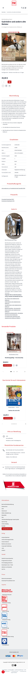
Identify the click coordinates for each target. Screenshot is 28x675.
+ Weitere (17, 407)
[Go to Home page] (14, 3)
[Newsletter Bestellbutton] (14, 485)
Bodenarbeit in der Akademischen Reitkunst (12, 310)
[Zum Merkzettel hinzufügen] (3, 85)
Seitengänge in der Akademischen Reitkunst (12, 302)
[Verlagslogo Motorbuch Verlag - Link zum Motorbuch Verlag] (14, 599)
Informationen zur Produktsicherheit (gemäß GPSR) (13, 188)
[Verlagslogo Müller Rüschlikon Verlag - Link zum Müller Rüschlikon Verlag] (14, 633)
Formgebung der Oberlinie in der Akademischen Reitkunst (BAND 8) (12, 317)
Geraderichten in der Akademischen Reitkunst (13, 305)
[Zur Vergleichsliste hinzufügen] (6, 85)
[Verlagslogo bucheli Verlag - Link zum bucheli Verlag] (14, 624)
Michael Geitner (11, 407)
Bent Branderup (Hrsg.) (7, 19)
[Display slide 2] (14, 371)
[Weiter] (25, 424)
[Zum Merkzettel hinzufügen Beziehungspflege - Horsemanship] (13, 365)
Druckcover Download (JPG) (8, 201)
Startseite (4, 12)
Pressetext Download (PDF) (8, 199)
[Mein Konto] (23, 8)
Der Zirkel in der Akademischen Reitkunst (12, 299)
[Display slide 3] (16, 371)
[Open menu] (3, 7)
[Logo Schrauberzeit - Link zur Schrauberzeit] (14, 641)
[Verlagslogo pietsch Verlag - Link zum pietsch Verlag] (14, 607)
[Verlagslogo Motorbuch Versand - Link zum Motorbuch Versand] (14, 591)
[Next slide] (24, 371)
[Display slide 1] (11, 371)
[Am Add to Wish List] (14, 418)
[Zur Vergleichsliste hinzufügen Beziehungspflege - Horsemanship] (16, 365)
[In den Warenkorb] (9, 82)
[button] (14, 47)
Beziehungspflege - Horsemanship (13, 308)
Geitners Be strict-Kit (14, 410)
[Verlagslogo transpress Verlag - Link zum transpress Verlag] (14, 616)
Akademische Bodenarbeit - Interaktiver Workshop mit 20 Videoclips (14, 313)
